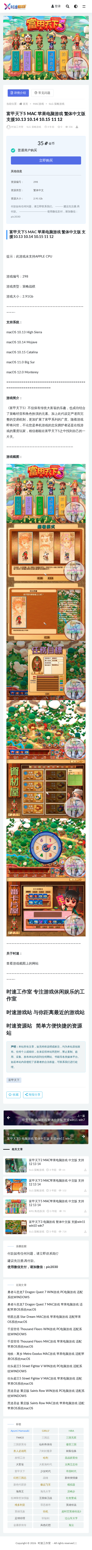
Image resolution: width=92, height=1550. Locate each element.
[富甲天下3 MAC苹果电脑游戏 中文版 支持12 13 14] (16, 1186)
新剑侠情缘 (71, 1478)
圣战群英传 (71, 1458)
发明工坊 (20, 1458)
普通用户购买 (27, 150)
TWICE (20, 1437)
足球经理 (20, 1518)
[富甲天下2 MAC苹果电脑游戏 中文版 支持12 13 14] (16, 1165)
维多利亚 (20, 1505)
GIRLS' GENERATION (45, 1432)
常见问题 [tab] (44, 93)
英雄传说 (71, 1505)
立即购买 (46, 160)
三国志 (45, 1437)
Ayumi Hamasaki (20, 1431)
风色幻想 (45, 1525)
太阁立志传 (71, 1464)
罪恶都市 (45, 1505)
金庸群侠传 (19, 1525)
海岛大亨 (45, 1491)
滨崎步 (71, 1491)
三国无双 (71, 1437)
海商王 (20, 1491)
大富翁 (20, 1464)
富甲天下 (13, 1080)
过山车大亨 (71, 1518)
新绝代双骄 (19, 1484)
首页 (25, 104)
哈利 (45, 1458)
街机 (45, 1511)
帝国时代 (71, 1471)
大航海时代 (45, 1464)
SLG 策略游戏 (56, 104)
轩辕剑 (45, 1518)
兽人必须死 (19, 1451)
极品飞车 (45, 1484)
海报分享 (34, 1094)
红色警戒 (71, 1498)
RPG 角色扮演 (37, 1211)
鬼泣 (71, 1525)
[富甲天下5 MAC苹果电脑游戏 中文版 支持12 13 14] (16, 1206)
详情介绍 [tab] (20, 93)
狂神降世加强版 (20, 1498)
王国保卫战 (45, 1498)
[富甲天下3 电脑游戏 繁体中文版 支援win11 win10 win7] (16, 1227)
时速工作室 (17, 127)
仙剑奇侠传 (45, 1444)
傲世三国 (71, 1444)
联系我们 (52, 1253)
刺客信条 (71, 1451)
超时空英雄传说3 (71, 1511)
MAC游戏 (38, 104)
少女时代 (45, 1471)
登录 (58, 6)
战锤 (45, 1478)
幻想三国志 (19, 1478)
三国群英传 (19, 1444)
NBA (71, 1431)
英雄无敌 (20, 1511)
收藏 (15, 1094)
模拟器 (71, 1484)
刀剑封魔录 (45, 1451)
